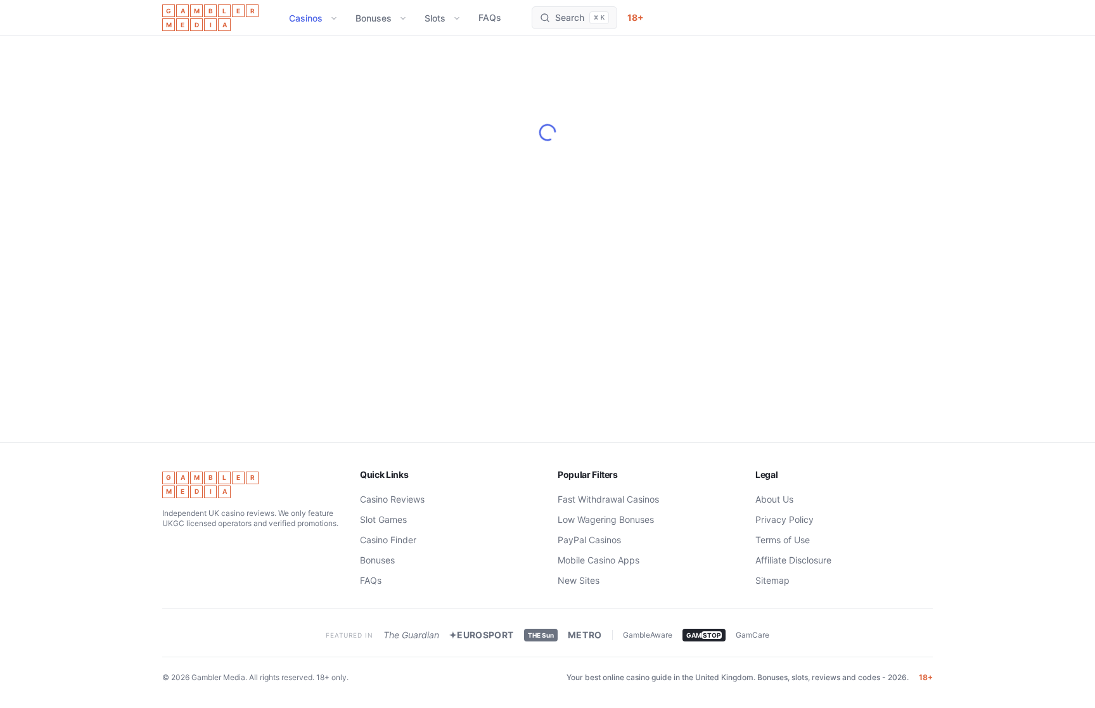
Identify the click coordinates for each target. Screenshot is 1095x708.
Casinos (306, 18)
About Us (774, 499)
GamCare (752, 635)
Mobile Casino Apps (598, 560)
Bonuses (373, 18)
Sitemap (772, 580)
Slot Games (383, 519)
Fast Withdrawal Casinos (608, 499)
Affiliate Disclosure (793, 560)
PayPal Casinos (589, 539)
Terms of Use (782, 539)
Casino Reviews (392, 499)
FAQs (489, 17)
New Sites (578, 580)
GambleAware (647, 635)
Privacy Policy (784, 519)
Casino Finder (388, 539)
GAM (703, 635)
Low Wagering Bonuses (606, 519)
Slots (435, 18)
